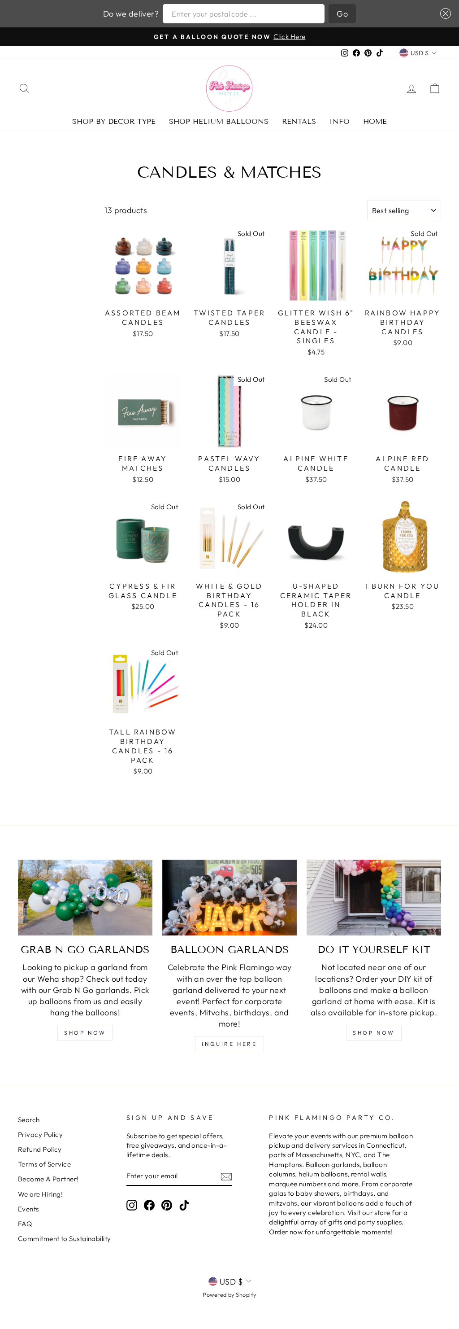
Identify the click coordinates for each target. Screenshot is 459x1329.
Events (28, 1209)
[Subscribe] (226, 1176)
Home (375, 121)
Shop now (374, 1032)
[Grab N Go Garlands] (85, 898)
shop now (85, 1032)
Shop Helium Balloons (218, 121)
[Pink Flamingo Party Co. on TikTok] (184, 1204)
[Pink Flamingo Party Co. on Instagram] (131, 1204)
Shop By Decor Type (114, 121)
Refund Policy (40, 1149)
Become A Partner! (48, 1179)
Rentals (299, 121)
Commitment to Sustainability (64, 1238)
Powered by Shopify (229, 1294)
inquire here (229, 1043)
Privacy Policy (40, 1134)
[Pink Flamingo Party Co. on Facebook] (149, 1204)
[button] (443, 13)
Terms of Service (44, 1164)
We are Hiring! (40, 1194)
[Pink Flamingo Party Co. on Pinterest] (166, 1204)
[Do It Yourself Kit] (374, 898)
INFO (339, 121)
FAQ (25, 1224)
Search (29, 1119)
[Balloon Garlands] (229, 898)
